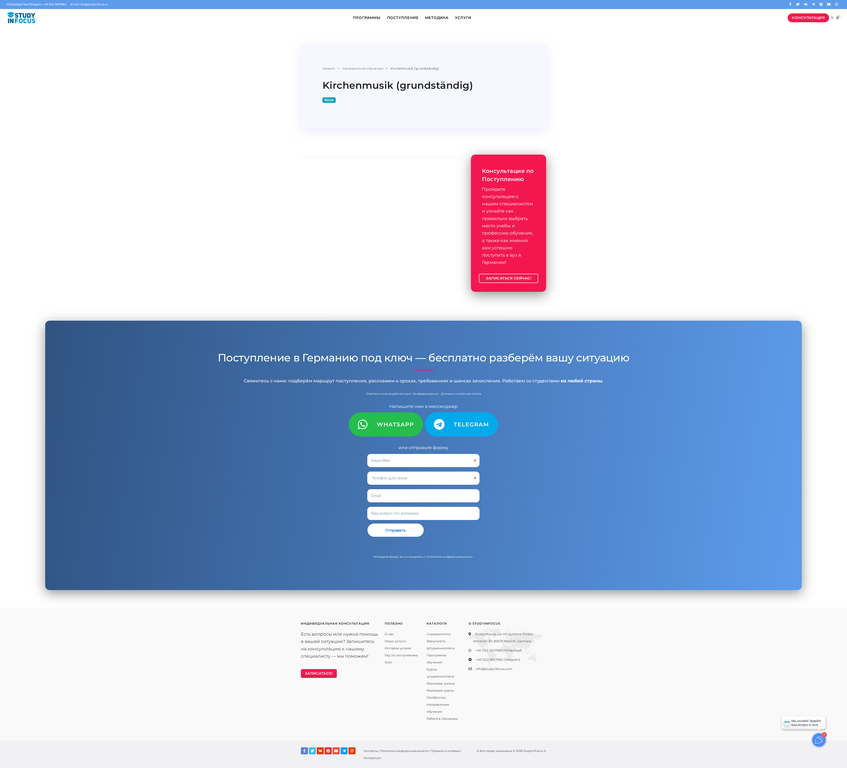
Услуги (463, 18)
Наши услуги (395, 641)
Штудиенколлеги (441, 648)
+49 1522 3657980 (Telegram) (498, 660)
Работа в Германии (442, 719)
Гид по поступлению (401, 655)
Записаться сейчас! (508, 278)
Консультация (808, 18)
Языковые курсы (440, 690)
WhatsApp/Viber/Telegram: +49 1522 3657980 (36, 4)
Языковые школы (441, 683)
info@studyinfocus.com (494, 669)
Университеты (439, 634)
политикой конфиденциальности (449, 556)
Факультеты (436, 641)
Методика (436, 18)
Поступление (403, 18)
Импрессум (372, 758)
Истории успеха (398, 648)
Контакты (371, 751)
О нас (389, 634)
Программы (366, 18)
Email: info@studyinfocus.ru (89, 4)
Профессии (436, 698)
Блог (388, 662)
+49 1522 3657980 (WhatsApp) (498, 650)
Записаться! (319, 673)
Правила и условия (445, 751)
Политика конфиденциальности (404, 751)
